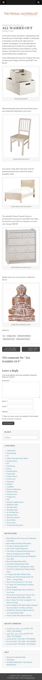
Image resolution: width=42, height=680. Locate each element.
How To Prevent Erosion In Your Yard (19, 582)
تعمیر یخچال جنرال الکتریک (15, 628)
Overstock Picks (12, 492)
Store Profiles (11, 520)
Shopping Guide (7, 25)
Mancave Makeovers (14, 489)
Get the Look (11, 479)
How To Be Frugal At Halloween (17, 548)
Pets (8, 499)
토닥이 (9, 639)
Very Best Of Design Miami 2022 (18, 564)
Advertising (10, 660)
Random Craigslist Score (15, 502)
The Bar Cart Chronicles (15, 525)
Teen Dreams (11, 523)
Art (8, 456)
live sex (9, 641)
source (9, 644)
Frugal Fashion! (12, 476)
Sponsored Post (12, 515)
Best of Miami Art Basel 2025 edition (19, 543)
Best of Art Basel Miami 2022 (16, 561)
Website (5, 412)
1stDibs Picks (11, 450)
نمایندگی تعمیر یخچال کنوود (15, 634)
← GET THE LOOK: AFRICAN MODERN (10, 349)
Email (4, 406)
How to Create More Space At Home (19, 615)
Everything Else (12, 471)
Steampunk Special (13, 517)
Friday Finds (11, 474)
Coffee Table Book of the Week (17, 458)
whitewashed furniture (23, 339)
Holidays (9, 484)
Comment (6, 380)
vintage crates (11, 336)
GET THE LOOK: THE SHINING (24, 639)
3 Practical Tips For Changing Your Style (20, 566)
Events (9, 469)
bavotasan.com (30, 678)
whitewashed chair (8, 339)
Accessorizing (11, 453)
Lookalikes (10, 487)
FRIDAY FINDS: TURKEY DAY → (33, 349)
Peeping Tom (11, 497)
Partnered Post (12, 494)
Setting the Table (12, 504)
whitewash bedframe (24, 336)
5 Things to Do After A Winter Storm (19, 574)
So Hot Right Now (18, 25)
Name (4, 401)
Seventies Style (12, 507)
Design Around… (12, 461)
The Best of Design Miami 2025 (17, 546)
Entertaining (11, 466)
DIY (8, 463)
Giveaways (10, 481)
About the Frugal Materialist (16, 657)
